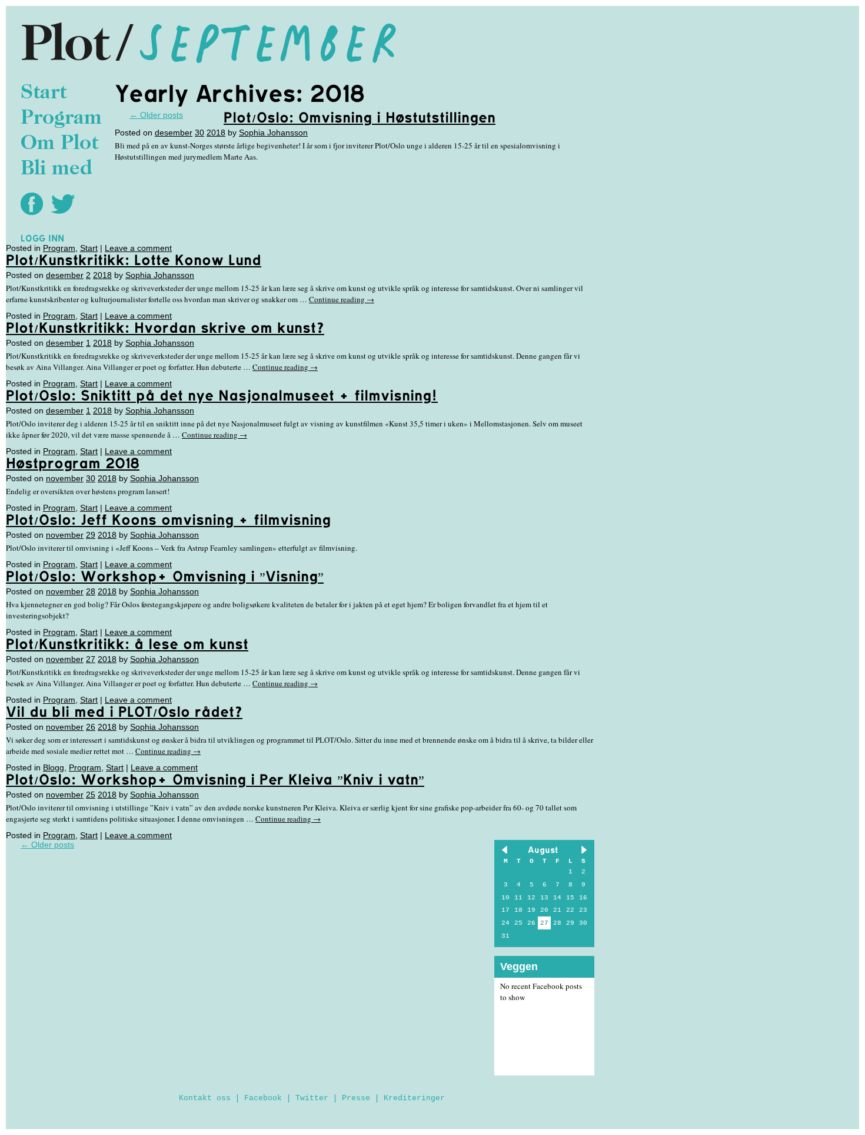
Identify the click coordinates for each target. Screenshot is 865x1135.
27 (90, 659)
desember (173, 132)
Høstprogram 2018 (72, 463)
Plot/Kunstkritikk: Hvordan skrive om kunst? (165, 327)
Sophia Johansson (273, 132)
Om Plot (59, 144)
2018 (216, 132)
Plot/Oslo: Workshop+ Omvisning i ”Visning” (165, 576)
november (65, 478)
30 (199, 132)
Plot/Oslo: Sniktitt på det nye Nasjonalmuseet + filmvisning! (222, 395)
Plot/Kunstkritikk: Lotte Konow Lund (133, 260)
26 (90, 727)
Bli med (56, 169)
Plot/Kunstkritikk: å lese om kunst (127, 644)
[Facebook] (35, 203)
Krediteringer (414, 1098)
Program (61, 118)
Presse (356, 1098)
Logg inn (42, 238)
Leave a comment (138, 248)
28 (90, 591)
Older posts (156, 115)
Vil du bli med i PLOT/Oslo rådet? (124, 711)
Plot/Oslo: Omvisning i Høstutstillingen (359, 117)
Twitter (311, 1098)
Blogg (53, 767)
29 (90, 535)
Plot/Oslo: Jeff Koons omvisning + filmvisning (168, 519)
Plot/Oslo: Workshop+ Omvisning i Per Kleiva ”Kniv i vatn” (215, 779)
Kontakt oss (205, 1098)
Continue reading (341, 299)
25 (90, 794)
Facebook (263, 1098)
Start (43, 93)
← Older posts (47, 844)
